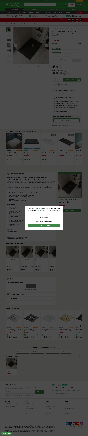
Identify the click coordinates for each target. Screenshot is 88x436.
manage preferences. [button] (42, 210)
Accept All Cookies (44, 225)
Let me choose (44, 217)
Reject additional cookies (44, 221)
